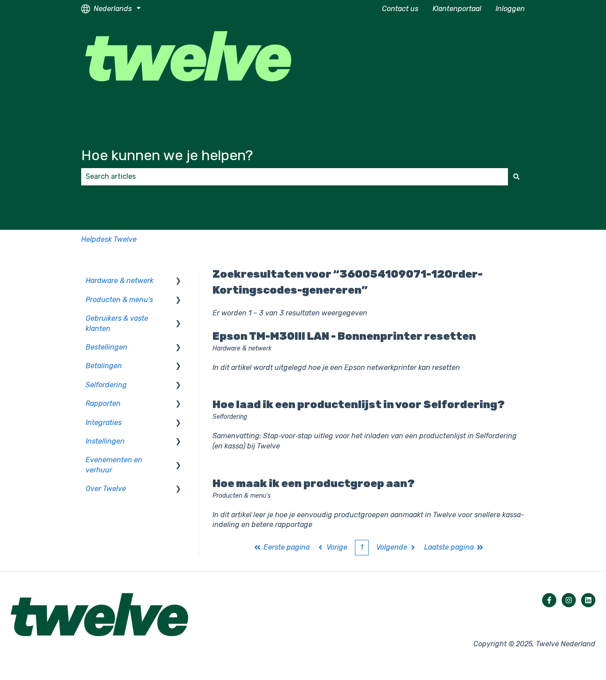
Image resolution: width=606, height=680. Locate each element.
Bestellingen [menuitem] (106, 347)
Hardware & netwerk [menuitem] (119, 280)
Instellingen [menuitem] (105, 441)
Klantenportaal (457, 8)
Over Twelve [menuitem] (106, 488)
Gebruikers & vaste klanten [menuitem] (117, 323)
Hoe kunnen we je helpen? (167, 155)
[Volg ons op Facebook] (549, 600)
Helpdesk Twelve (109, 239)
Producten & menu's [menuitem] (119, 299)
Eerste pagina (287, 547)
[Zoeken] (516, 176)
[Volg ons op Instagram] (569, 600)
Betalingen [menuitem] (104, 366)
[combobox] (294, 176)
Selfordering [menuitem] (106, 385)
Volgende (391, 547)
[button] (178, 281)
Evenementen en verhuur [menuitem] (114, 465)
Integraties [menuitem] (104, 422)
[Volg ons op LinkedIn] (588, 600)
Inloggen (510, 8)
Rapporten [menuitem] (103, 403)
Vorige (337, 547)
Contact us (400, 8)
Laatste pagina (449, 547)
